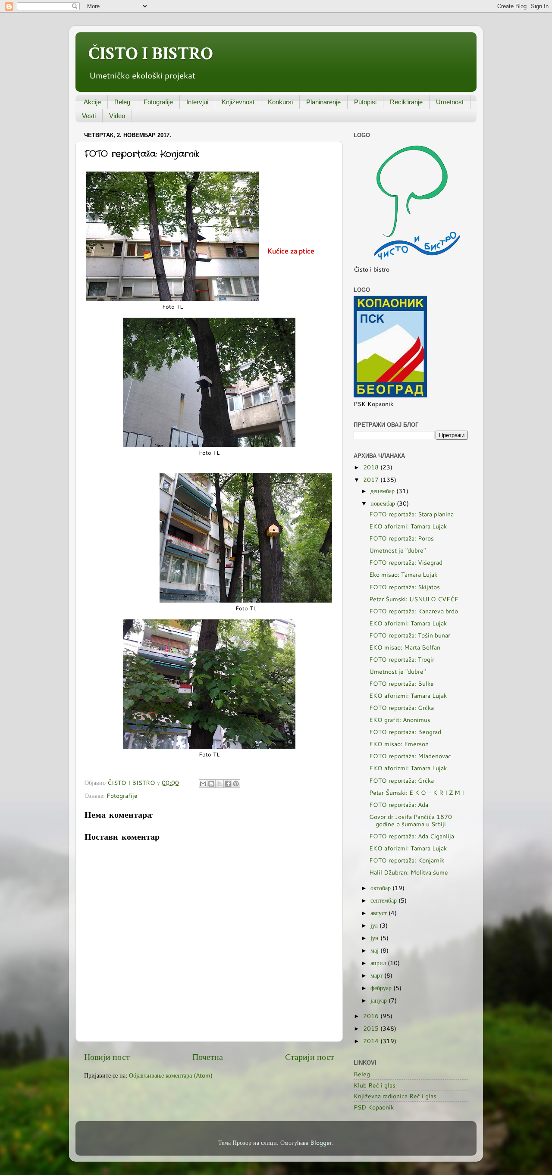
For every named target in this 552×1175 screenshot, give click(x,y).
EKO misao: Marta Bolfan (404, 647)
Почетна (207, 1056)
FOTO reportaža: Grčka (401, 707)
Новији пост (107, 1056)
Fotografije (158, 102)
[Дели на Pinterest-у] (236, 783)
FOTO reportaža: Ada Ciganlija (411, 836)
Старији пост (309, 1056)
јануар (379, 1000)
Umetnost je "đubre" (397, 550)
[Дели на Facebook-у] (227, 783)
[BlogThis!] (211, 783)
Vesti (89, 115)
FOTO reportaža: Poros (401, 538)
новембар (383, 503)
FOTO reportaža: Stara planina (411, 514)
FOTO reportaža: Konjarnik (406, 860)
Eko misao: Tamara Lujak (403, 574)
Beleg (122, 102)
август (379, 912)
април (379, 962)
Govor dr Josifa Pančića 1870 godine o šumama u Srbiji (410, 820)
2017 (371, 479)
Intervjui (197, 102)
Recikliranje (406, 102)
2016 (371, 1015)
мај (375, 950)
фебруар (381, 987)
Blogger (321, 1142)
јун (375, 937)
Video (117, 115)
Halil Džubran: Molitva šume (408, 872)
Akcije (92, 102)
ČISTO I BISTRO (150, 54)
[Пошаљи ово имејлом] (203, 783)
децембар (383, 490)
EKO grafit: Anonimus (399, 719)
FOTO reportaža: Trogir (401, 659)
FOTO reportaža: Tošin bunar (409, 635)
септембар (384, 900)
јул (375, 925)
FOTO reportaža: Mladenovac (410, 755)
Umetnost (450, 102)
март (377, 975)
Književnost (238, 102)
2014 (371, 1040)
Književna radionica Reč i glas (395, 1095)
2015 (371, 1028)
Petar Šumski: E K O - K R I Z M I (416, 792)
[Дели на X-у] (219, 783)
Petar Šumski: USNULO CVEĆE (413, 598)
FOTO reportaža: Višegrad (405, 562)
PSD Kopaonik (374, 1107)
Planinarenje (323, 102)
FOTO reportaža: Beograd (405, 731)
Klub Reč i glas (374, 1085)
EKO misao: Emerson (399, 743)
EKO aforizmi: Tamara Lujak (408, 526)
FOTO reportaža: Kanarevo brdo (413, 611)
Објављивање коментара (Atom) (171, 1075)
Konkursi (280, 102)
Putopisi (365, 102)
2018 (371, 467)
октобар (381, 887)
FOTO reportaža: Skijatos (404, 586)
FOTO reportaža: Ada (398, 804)
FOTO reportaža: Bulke (401, 683)
